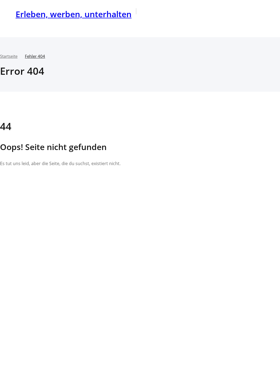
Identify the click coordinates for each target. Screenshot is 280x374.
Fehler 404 (35, 56)
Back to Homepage (30, 180)
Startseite (9, 56)
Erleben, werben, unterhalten (74, 14)
